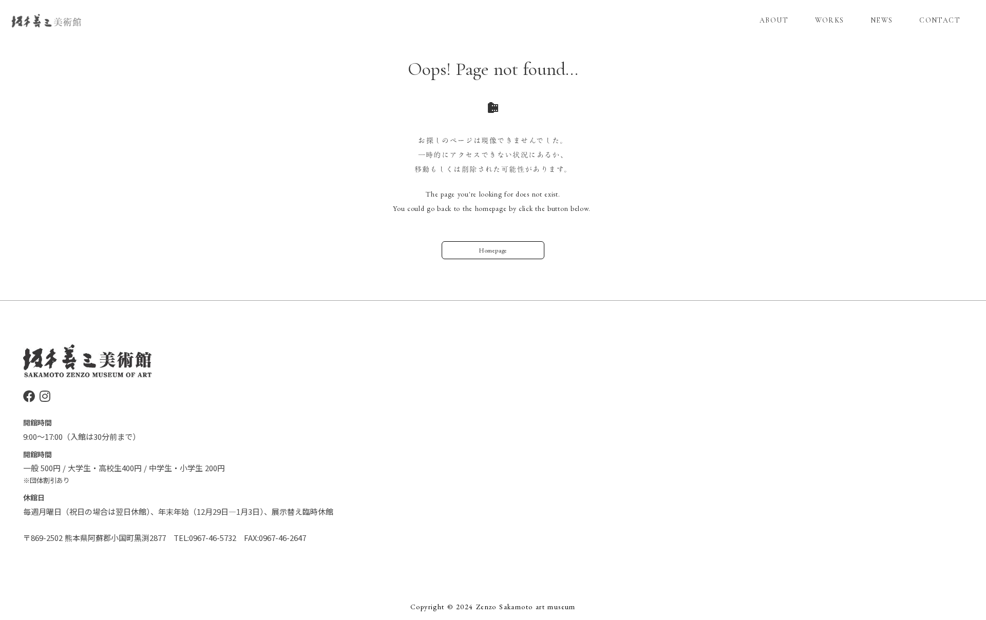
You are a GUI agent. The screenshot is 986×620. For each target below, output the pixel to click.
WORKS (829, 20)
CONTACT (939, 20)
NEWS (881, 20)
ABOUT (774, 20)
